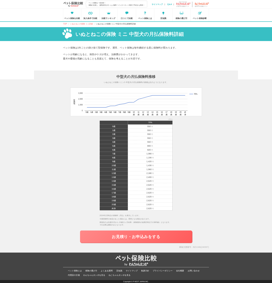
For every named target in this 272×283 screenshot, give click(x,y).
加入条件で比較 (90, 18)
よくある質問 (107, 271)
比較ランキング (108, 18)
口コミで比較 (127, 18)
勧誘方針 (145, 271)
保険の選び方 (181, 18)
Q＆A (169, 4)
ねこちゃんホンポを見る (119, 275)
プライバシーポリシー (163, 271)
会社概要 (180, 271)
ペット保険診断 (200, 18)
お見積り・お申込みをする (136, 236)
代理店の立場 (74, 275)
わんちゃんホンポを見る (94, 275)
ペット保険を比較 (72, 18)
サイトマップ (157, 4)
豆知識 (163, 18)
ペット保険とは (145, 18)
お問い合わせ (194, 271)
